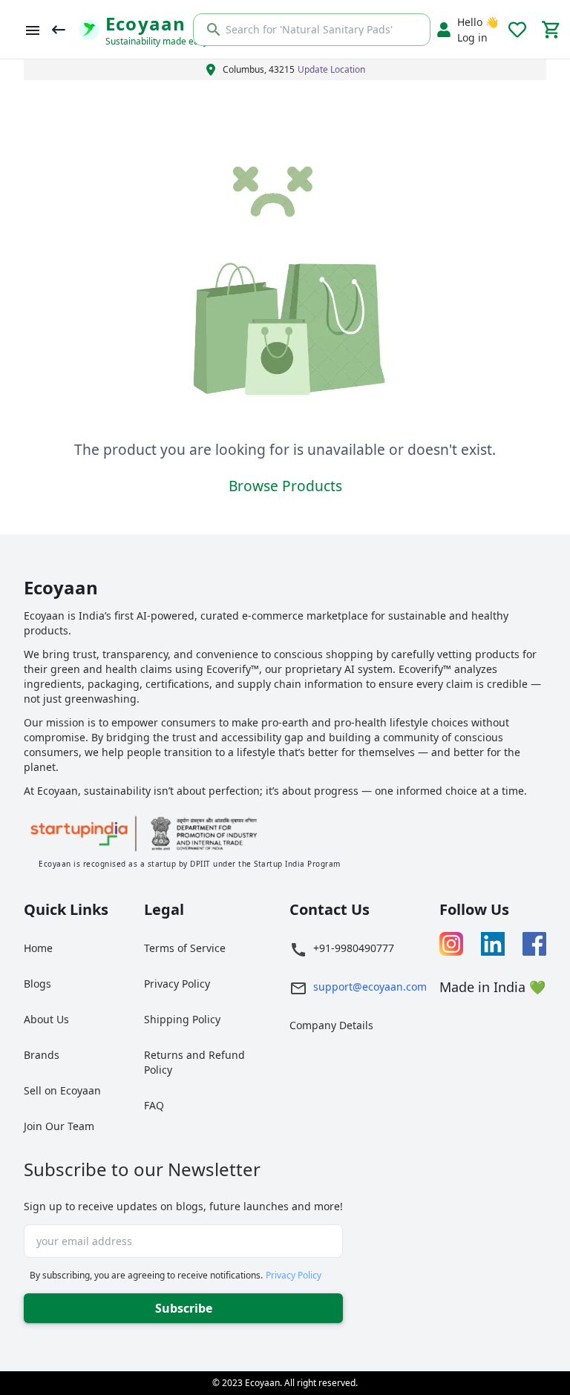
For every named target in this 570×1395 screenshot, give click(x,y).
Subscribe (183, 1308)
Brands (41, 1055)
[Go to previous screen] (59, 30)
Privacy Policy (177, 983)
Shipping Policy (182, 1019)
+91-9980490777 (353, 948)
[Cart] (551, 30)
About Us (46, 1019)
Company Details (331, 1025)
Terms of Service (185, 948)
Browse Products (285, 486)
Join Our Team (59, 1126)
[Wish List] (517, 29)
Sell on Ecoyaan (62, 1090)
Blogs (37, 983)
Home (38, 948)
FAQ (154, 1105)
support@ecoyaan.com (370, 986)
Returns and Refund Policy (194, 1062)
